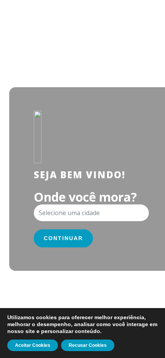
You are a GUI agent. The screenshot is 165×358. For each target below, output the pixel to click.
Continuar (63, 238)
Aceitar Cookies (32, 345)
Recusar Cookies (88, 345)
